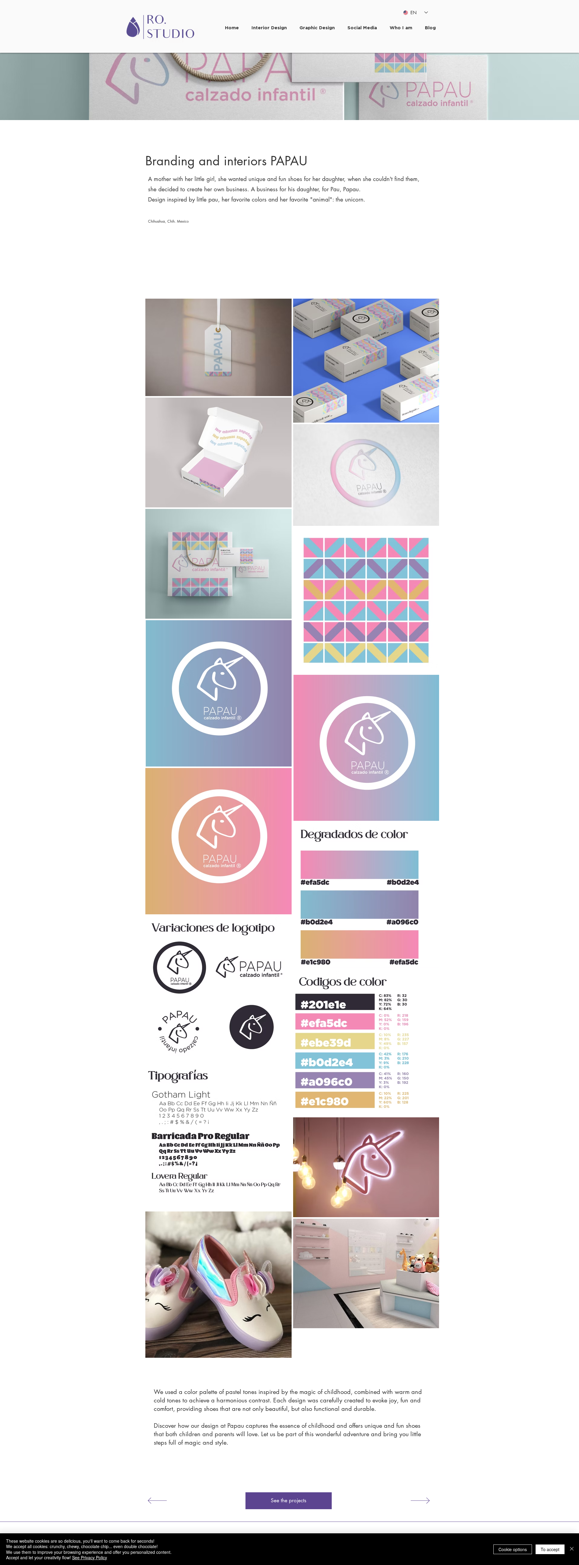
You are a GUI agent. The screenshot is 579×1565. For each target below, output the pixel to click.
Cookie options (512, 1549)
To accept (550, 1549)
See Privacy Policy (89, 1557)
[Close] (571, 1549)
